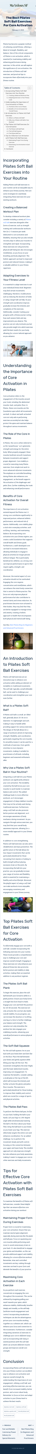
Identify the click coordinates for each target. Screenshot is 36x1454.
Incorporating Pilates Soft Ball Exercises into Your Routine (16, 92)
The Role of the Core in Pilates (17, 106)
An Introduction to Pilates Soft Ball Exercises (18, 114)
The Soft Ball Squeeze (15, 131)
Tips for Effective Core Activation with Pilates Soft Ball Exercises (17, 137)
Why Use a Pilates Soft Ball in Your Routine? (19, 121)
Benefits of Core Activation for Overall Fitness (18, 110)
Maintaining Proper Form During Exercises (18, 141)
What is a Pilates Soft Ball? (17, 118)
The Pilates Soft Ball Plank (16, 129)
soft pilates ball (9, 1415)
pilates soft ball (21, 1407)
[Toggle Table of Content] (28, 88)
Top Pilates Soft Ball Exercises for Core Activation (17, 126)
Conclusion (9, 149)
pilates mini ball (9, 1407)
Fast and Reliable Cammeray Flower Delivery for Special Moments (9, 1432)
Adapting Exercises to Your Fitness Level (19, 99)
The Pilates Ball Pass (15, 133)
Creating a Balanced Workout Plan (19, 95)
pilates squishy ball (10, 1411)
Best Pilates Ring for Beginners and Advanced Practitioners (27, 1432)
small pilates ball (23, 1411)
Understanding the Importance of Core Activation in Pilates (17, 103)
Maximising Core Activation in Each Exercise (19, 145)
